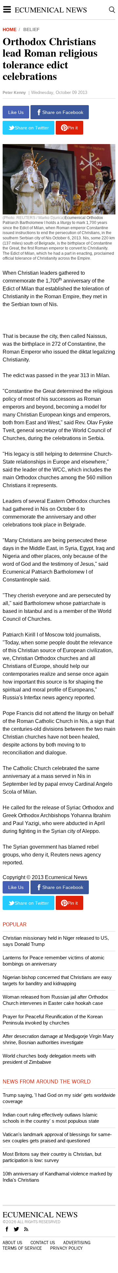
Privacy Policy (66, 1248)
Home (9, 29)
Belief (31, 29)
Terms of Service (22, 1248)
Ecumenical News (51, 9)
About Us (12, 1243)
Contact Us (42, 1243)
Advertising (76, 1243)
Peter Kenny (14, 92)
